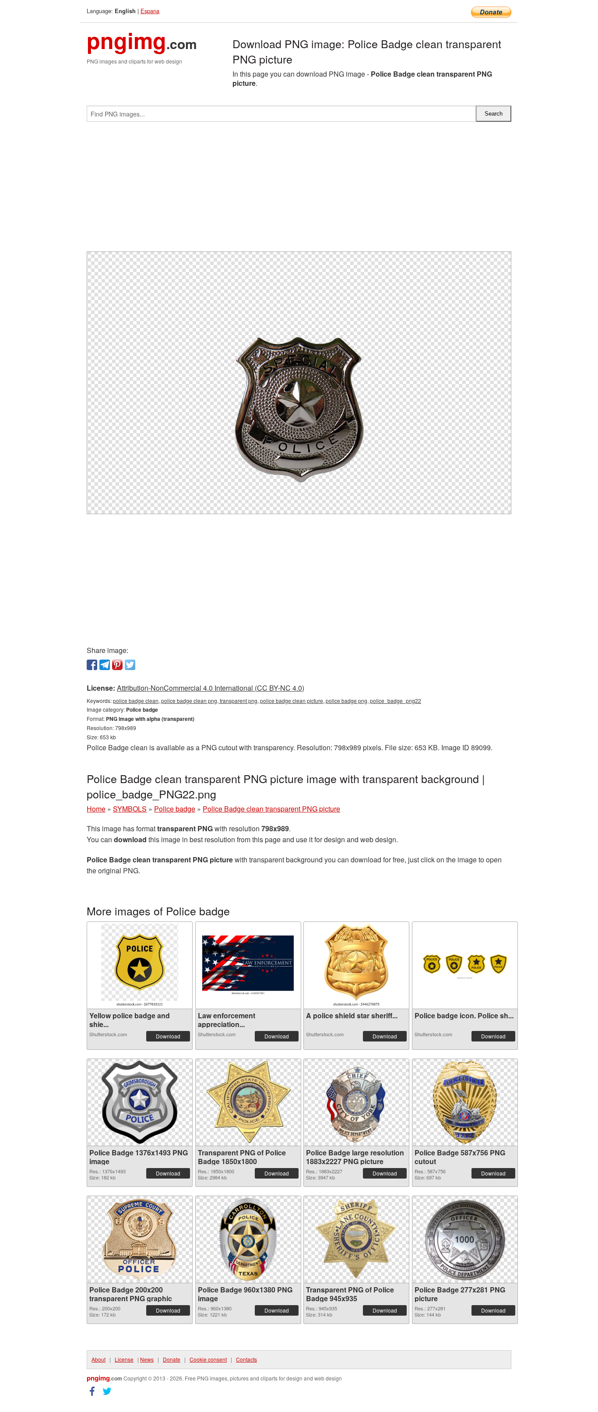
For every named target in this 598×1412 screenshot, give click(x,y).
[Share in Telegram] (104, 665)
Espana (150, 11)
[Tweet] (130, 665)
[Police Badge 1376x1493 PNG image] (140, 1102)
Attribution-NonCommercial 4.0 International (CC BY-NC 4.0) (210, 688)
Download (168, 1036)
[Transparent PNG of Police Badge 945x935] (356, 1239)
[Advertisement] (299, 190)
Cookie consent (208, 1359)
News (147, 1359)
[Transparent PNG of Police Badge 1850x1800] (248, 1102)
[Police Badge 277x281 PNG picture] (465, 1239)
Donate (171, 1359)
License (124, 1359)
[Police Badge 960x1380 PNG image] (248, 1239)
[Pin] (117, 665)
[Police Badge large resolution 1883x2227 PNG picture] (356, 1102)
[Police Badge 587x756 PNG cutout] (465, 1102)
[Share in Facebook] (92, 665)
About (98, 1359)
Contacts (246, 1359)
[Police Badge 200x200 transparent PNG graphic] (139, 1239)
